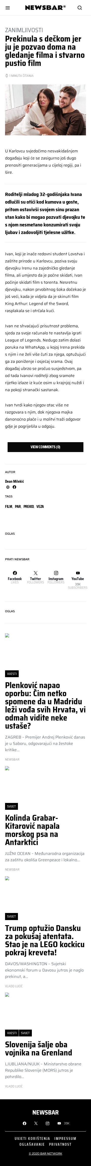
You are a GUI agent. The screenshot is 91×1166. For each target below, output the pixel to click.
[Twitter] (36, 1123)
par (18, 506)
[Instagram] (47, 1123)
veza (40, 506)
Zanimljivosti (24, 30)
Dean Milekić (14, 481)
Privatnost (60, 1144)
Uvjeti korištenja (32, 1138)
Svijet (11, 806)
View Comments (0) (45, 447)
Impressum (65, 1138)
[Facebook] (24, 1123)
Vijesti (12, 673)
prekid (29, 506)
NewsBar (12, 759)
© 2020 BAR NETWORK (45, 1153)
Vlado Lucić (13, 986)
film (8, 506)
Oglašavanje (32, 1144)
